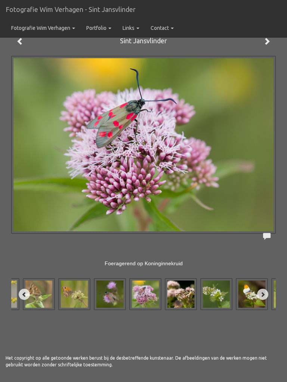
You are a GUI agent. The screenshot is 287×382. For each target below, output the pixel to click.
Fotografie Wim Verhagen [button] (41, 28)
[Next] (262, 294)
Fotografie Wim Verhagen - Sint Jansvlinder (71, 9)
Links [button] (129, 28)
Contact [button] (160, 28)
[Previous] (24, 294)
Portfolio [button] (97, 28)
